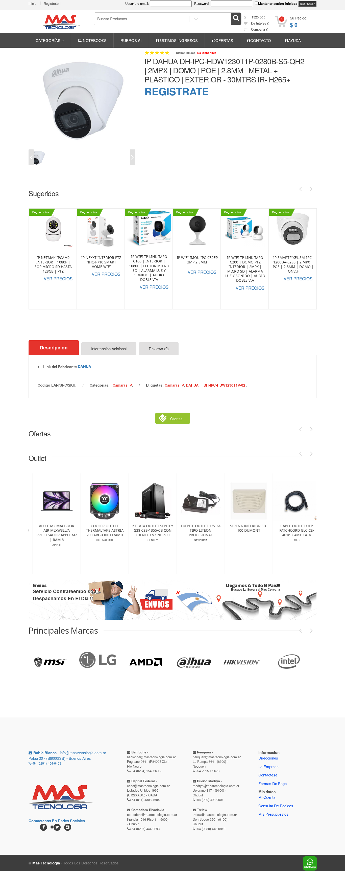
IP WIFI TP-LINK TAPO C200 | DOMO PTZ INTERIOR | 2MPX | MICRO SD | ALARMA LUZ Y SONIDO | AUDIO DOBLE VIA (245, 269)
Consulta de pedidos (275, 805)
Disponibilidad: (186, 53)
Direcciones (268, 758)
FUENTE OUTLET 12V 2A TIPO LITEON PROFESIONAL (197, 530)
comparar (259, 29)
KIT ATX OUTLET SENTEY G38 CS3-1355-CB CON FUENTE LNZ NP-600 (149, 530)
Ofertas (176, 418)
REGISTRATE (176, 91)
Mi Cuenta (266, 797)
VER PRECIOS (58, 278)
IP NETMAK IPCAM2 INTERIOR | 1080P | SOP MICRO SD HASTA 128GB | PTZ (53, 264)
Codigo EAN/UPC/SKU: (57, 385)
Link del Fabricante (60, 366)
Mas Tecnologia (46, 863)
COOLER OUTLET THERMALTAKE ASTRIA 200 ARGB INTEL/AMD (101, 530)
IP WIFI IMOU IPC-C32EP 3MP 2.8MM (197, 259)
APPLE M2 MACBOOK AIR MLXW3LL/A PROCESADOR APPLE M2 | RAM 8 (53, 533)
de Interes (259, 23)
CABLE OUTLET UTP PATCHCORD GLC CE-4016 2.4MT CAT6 (293, 530)
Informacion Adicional (109, 348)
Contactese (267, 774)
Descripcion (54, 347)
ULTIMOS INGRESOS (178, 40)
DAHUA (84, 366)
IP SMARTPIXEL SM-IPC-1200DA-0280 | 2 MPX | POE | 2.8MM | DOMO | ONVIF (293, 264)
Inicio (32, 3)
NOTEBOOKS (94, 40)
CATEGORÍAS (48, 40)
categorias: (100, 385)
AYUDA (294, 40)
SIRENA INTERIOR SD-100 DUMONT (245, 528)
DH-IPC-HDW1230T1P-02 (225, 385)
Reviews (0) (159, 348)
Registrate (51, 3)
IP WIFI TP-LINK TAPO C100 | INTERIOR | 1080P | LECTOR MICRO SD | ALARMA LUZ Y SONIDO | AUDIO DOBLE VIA (149, 268)
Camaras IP (122, 385)
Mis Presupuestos (273, 814)
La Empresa (268, 766)
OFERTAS (224, 40)
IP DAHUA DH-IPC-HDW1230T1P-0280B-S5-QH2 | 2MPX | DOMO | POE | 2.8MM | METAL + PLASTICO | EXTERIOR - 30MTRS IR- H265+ (224, 70)
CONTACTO (260, 40)
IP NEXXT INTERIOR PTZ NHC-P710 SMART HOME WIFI (101, 262)
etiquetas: (155, 385)
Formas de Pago (272, 783)
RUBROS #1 (131, 40)
